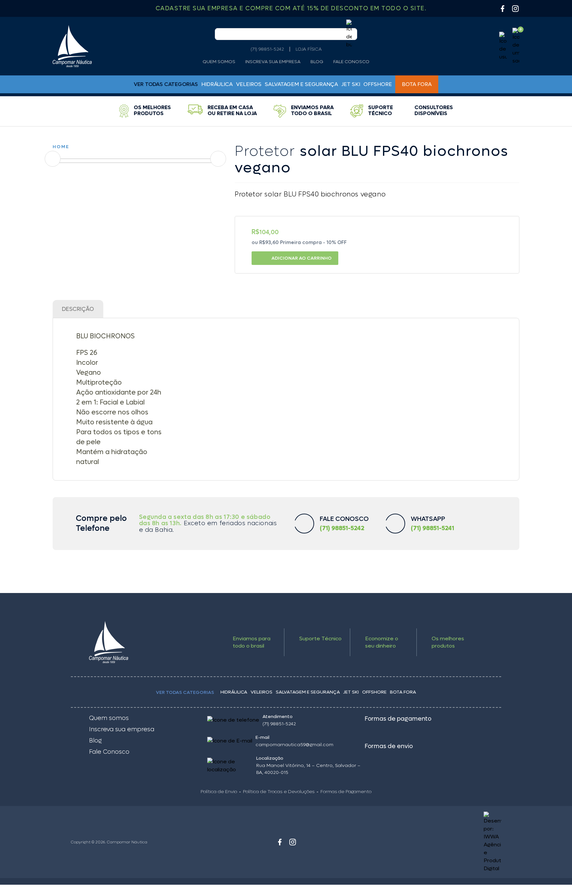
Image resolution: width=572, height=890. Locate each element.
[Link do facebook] (502, 9)
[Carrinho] (515, 46)
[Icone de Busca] (349, 34)
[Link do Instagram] (515, 9)
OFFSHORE (377, 84)
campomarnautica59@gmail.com (294, 745)
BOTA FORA (417, 84)
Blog (316, 62)
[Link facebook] (280, 842)
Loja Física (309, 49)
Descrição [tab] (78, 309)
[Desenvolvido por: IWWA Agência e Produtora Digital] (447, 842)
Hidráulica (217, 84)
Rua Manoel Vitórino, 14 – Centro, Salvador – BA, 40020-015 (308, 769)
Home (61, 147)
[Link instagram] (293, 842)
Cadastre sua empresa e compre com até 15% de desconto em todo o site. (291, 8)
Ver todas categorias (185, 692)
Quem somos (219, 62)
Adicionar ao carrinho (301, 258)
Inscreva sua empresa (273, 62)
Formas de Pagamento (345, 791)
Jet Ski (350, 84)
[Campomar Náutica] (72, 46)
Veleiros (249, 84)
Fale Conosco (351, 62)
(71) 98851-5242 (267, 49)
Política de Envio (219, 791)
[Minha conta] (503, 46)
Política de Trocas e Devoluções (278, 791)
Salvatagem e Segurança (301, 84)
